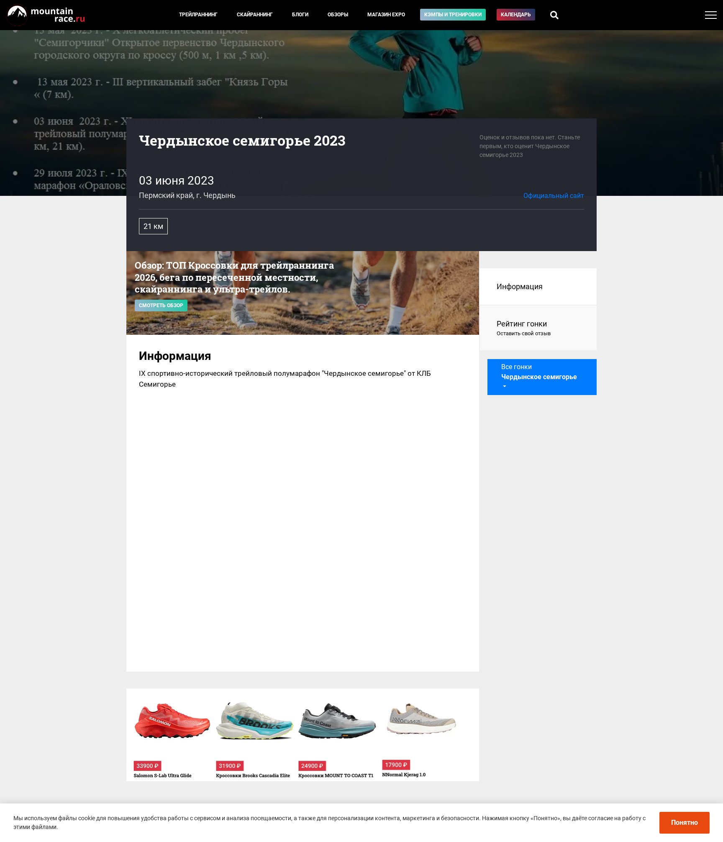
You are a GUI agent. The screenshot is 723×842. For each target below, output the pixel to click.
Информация (520, 286)
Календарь (516, 15)
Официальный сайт (553, 196)
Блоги (300, 15)
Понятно (684, 823)
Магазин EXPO (386, 15)
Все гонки (539, 372)
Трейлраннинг (198, 15)
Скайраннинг (255, 15)
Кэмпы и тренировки (453, 15)
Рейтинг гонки (524, 327)
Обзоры (338, 15)
